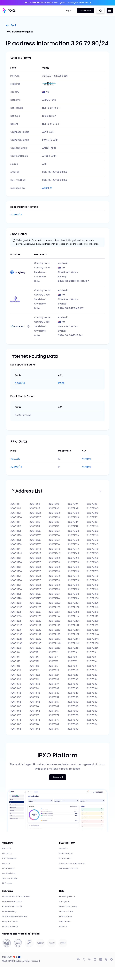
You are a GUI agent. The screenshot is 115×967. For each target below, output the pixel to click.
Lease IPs (63, 848)
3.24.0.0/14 (16, 214)
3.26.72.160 (92, 562)
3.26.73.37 (54, 683)
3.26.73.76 (34, 719)
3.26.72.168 (54, 571)
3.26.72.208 (54, 607)
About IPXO (7, 848)
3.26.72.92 (34, 503)
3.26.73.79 (92, 719)
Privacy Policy (8, 868)
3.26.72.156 (16, 562)
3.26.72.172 (35, 575)
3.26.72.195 (92, 593)
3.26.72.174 (73, 575)
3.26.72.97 (34, 508)
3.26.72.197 (35, 598)
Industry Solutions (10, 926)
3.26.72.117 (34, 526)
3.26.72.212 (35, 611)
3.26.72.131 (15, 539)
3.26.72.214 (73, 611)
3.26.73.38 (73, 683)
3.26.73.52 (54, 697)
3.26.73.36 (34, 683)
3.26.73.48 (73, 692)
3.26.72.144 (73, 548)
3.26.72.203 (54, 602)
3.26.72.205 (93, 602)
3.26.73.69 (92, 710)
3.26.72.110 (92, 517)
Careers (6, 863)
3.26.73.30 (15, 679)
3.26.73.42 (54, 688)
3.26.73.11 (34, 661)
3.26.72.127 (35, 535)
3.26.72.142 (35, 548)
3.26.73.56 (34, 701)
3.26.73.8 (72, 656)
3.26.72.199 (73, 598)
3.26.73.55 (15, 701)
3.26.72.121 (15, 530)
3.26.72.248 (55, 643)
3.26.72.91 (15, 503)
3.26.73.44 (92, 688)
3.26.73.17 (53, 665)
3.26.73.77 (54, 719)
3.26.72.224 (74, 620)
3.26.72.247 (35, 643)
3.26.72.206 (16, 607)
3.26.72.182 (35, 584)
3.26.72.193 (54, 593)
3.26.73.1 (33, 652)
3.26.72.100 (92, 508)
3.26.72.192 (35, 593)
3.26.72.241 (16, 638)
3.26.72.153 (54, 557)
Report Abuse (65, 916)
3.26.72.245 (93, 638)
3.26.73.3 (72, 652)
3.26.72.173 (54, 575)
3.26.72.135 (92, 539)
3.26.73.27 (54, 674)
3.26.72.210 (92, 607)
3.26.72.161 (15, 566)
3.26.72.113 (54, 521)
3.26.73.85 (15, 728)
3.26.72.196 (16, 598)
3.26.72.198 (54, 598)
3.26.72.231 (15, 629)
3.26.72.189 (73, 589)
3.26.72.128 (54, 535)
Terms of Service (10, 878)
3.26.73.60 (15, 706)
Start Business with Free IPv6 (14, 916)
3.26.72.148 (54, 553)
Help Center (64, 921)
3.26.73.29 (92, 674)
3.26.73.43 (73, 688)
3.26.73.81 (34, 724)
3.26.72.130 (92, 535)
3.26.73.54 (92, 697)
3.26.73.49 (92, 692)
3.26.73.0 (15, 652)
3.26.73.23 (73, 670)
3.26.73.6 (34, 656)
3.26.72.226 (16, 625)
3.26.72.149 (73, 553)
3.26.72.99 (73, 508)
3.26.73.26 (34, 674)
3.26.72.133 (54, 539)
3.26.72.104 (73, 512)
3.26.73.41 (34, 688)
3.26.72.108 (54, 517)
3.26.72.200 (93, 598)
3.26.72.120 (92, 526)
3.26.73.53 (73, 697)
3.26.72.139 (73, 544)
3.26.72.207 (35, 607)
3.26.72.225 (92, 620)
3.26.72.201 (16, 602)
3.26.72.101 (15, 512)
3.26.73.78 (73, 719)
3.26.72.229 (73, 625)
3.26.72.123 (54, 530)
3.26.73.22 (54, 670)
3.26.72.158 (54, 562)
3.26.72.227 (35, 625)
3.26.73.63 (73, 706)
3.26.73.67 (54, 710)
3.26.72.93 (54, 503)
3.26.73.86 (34, 728)
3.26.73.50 (15, 697)
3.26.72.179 (73, 580)
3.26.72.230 (92, 625)
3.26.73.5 (15, 656)
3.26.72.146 (16, 553)
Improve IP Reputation (12, 901)
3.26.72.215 (92, 611)
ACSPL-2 (47, 188)
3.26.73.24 (92, 670)
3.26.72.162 (35, 566)
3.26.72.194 (73, 593)
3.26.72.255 (93, 647)
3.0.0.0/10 (20, 383)
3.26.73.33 (73, 679)
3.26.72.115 (92, 521)
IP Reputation (65, 858)
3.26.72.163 (54, 566)
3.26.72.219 (73, 616)
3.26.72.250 (93, 643)
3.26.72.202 (35, 602)
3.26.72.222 (35, 620)
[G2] (106, 959)
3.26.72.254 (74, 647)
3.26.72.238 (54, 634)
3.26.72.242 (35, 638)
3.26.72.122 (35, 530)
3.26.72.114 (73, 521)
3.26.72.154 (73, 557)
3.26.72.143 (54, 548)
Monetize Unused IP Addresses (16, 896)
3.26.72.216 (16, 616)
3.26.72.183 (54, 584)
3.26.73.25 (15, 674)
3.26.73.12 (53, 661)
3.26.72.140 (92, 544)
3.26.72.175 (92, 575)
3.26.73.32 (54, 679)
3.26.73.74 (92, 715)
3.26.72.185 (92, 584)
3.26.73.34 (92, 679)
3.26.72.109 (73, 517)
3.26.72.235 (92, 629)
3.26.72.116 (15, 526)
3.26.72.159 (73, 562)
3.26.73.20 (15, 670)
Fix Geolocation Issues (12, 906)
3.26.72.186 (16, 589)
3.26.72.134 (73, 539)
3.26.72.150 (92, 553)
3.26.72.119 (73, 526)
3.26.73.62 (54, 706)
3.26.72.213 (54, 611)
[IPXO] (8, 11)
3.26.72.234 (74, 629)
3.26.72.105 (92, 512)
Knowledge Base (67, 896)
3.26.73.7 (53, 656)
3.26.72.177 (35, 580)
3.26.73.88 (73, 728)
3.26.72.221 (15, 620)
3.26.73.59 (92, 701)
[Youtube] (78, 959)
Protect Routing (9, 911)
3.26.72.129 (73, 535)
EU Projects (7, 883)
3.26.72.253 (54, 647)
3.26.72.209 (73, 607)
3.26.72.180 (92, 580)
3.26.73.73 (73, 715)
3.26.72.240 (93, 634)
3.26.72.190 (92, 589)
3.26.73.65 (15, 710)
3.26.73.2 (53, 652)
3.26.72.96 (15, 508)
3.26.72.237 (35, 634)
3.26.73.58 (73, 701)
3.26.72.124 (73, 530)
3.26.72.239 (73, 634)
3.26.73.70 (15, 715)
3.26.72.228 (54, 625)
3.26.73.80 (15, 724)
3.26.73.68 (73, 710)
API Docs (63, 926)
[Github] (95, 959)
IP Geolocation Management (72, 863)
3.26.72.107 (35, 517)
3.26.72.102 (35, 512)
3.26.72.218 (54, 616)
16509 (61, 383)
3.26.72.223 (54, 620)
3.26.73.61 (34, 706)
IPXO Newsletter (9, 858)
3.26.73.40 (15, 688)
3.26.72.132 (35, 539)
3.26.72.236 (16, 634)
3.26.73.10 (15, 661)
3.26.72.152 (35, 557)
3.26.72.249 (74, 643)
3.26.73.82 (54, 724)
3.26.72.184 (73, 584)
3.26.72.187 (35, 589)
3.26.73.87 (54, 728)
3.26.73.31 (34, 679)
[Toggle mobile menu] (110, 10)
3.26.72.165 (92, 566)
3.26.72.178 (54, 580)
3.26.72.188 (54, 589)
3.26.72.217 (35, 616)
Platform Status (66, 911)
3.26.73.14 (92, 661)
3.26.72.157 (35, 562)
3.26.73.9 (91, 656)
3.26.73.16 (34, 665)
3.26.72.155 (92, 557)
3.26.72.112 (34, 521)
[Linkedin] (89, 959)
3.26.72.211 (15, 611)
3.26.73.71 (34, 715)
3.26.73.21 (34, 670)
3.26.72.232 (35, 629)
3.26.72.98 (54, 508)
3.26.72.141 (15, 548)
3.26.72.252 (35, 647)
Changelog (64, 901)
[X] (84, 959)
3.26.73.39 (92, 683)
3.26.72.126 (16, 535)
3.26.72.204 (74, 602)
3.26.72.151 (15, 557)
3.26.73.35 (15, 683)
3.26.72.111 (15, 521)
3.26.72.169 (73, 571)
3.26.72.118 (54, 526)
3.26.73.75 (15, 719)
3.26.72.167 (35, 571)
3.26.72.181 (15, 584)
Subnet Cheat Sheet (68, 906)
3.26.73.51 (34, 697)
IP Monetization (66, 853)
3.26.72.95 (92, 503)
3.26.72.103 (54, 512)
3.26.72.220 (92, 616)
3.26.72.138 (54, 544)
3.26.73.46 (34, 692)
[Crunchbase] (100, 959)
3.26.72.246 (16, 643)
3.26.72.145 (92, 548)
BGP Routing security (68, 868)
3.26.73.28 (73, 674)
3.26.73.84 (92, 724)
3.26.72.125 (92, 530)
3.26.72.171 (15, 575)
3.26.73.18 (73, 665)
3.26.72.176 (16, 580)
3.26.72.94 (73, 503)
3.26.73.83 (73, 724)
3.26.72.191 (15, 593)
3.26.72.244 (74, 638)
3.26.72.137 (35, 544)
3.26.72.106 (16, 517)
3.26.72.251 (16, 647)
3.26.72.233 (54, 629)
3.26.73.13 (72, 661)
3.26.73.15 (15, 665)
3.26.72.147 (35, 553)
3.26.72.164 (73, 566)
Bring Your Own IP (10, 921)
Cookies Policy (9, 873)
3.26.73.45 (15, 692)
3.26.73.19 (91, 665)
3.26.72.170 (92, 571)
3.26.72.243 (54, 638)
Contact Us (7, 853)
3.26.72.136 (16, 544)
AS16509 (86, 458)
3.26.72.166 (16, 571)
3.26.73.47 (54, 692)
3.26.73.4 (91, 652)
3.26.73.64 (92, 706)
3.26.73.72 (54, 715)
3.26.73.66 (34, 710)
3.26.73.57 (54, 701)
